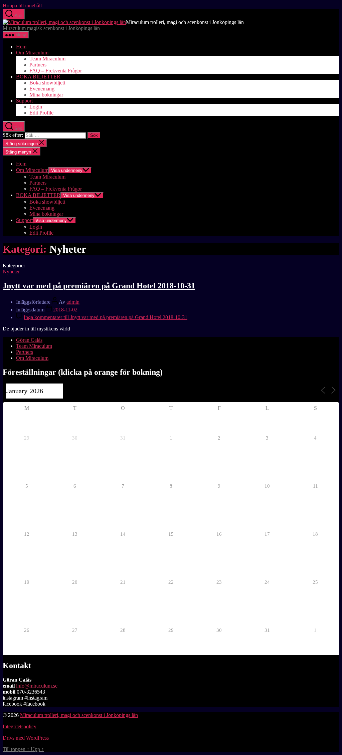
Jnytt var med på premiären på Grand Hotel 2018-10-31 (99, 285)
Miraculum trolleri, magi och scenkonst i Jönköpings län (79, 715)
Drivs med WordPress (26, 738)
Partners (37, 64)
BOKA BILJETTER (38, 76)
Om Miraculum (32, 52)
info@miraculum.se (36, 686)
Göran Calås (29, 340)
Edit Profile (41, 112)
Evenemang (41, 88)
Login (35, 106)
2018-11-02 (65, 309)
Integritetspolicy (19, 726)
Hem (21, 46)
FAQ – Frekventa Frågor (55, 70)
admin (72, 302)
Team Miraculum (47, 58)
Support (24, 100)
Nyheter (11, 271)
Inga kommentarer (105, 317)
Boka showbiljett (47, 82)
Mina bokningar (46, 94)
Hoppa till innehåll (22, 5)
